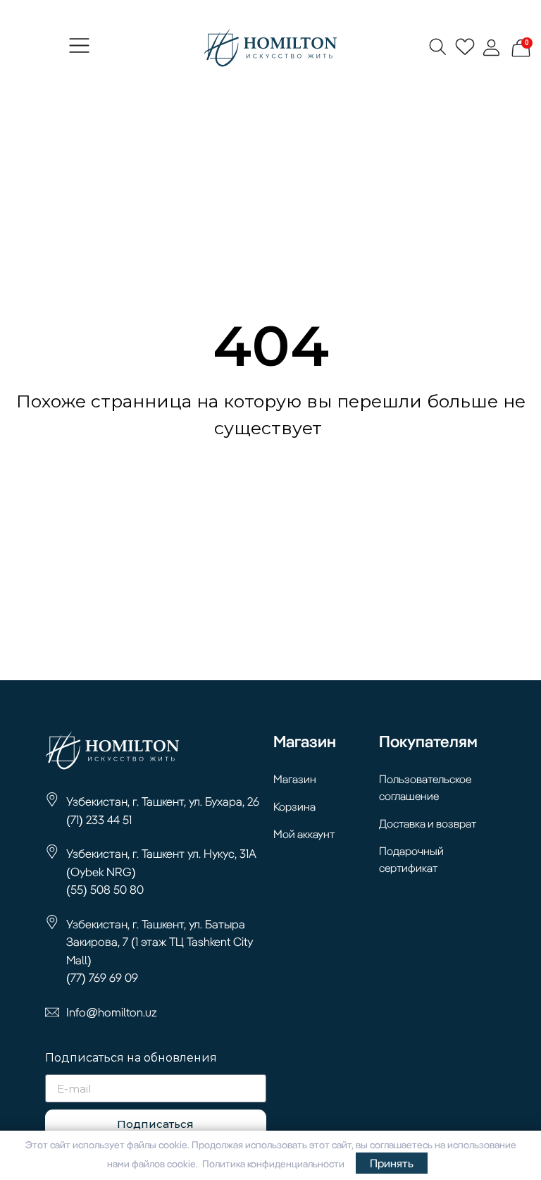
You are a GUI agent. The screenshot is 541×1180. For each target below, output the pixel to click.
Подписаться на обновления (131, 1058)
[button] (79, 48)
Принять (391, 1163)
